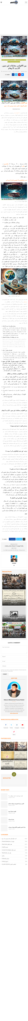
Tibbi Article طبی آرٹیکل (14, 844)
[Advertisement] (14, 19)
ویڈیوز (14, 855)
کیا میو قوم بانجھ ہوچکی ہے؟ (14, 586)
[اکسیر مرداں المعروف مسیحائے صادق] (20, 746)
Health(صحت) (14, 847)
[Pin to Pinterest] (19, 74)
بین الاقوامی (23, 103)
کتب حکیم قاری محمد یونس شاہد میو (13, 61)
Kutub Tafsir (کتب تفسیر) (20, 59)
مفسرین (6, 164)
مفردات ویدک (14, 602)
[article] (14, 708)
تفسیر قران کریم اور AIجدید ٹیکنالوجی (16, 180)
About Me (14, 678)
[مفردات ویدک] (14, 598)
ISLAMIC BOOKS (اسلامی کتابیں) (14, 864)
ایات (23, 166)
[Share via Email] (22, 74)
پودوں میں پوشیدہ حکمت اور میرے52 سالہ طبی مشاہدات (14, 617)
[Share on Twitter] (16, 74)
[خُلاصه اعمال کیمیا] (7, 755)
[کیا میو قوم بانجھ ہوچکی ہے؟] (14, 581)
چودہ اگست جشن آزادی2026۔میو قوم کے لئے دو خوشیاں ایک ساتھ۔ (14, 634)
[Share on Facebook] (13, 74)
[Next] (25, 571)
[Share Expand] (24, 539)
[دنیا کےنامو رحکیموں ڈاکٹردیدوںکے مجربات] (7, 765)
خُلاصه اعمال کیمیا (7, 759)
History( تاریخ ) (14, 861)
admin (14, 563)
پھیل (25, 301)
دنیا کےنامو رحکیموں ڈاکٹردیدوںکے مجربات (7, 767)
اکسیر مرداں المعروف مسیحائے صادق (20, 749)
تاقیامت (17, 113)
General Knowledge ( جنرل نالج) (8, 59)
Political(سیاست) (14, 858)
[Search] (26, 2)
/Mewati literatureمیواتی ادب (14, 841)
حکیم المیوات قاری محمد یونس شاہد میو (15, 106)
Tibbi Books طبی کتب (14, 852)
